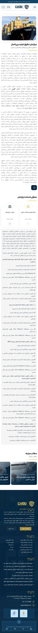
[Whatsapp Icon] (7, 629)
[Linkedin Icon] (31, 629)
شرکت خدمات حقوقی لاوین (27, 509)
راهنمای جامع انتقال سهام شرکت (24, 572)
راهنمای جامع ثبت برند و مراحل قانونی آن (22, 576)
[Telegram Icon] (23, 629)
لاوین (13, 89)
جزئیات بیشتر (28, 219)
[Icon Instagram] (15, 629)
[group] (24, 473)
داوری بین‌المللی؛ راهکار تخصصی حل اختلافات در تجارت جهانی (17, 579)
